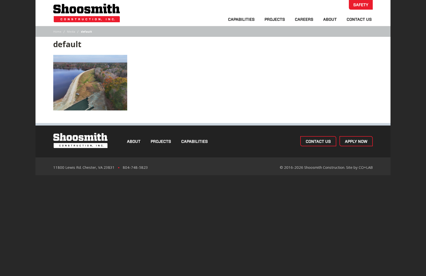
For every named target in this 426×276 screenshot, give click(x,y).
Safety (360, 4)
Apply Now (356, 141)
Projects (275, 19)
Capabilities (241, 19)
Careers (304, 19)
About (330, 19)
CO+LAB (366, 167)
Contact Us (359, 19)
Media (71, 31)
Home (57, 31)
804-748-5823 (135, 167)
